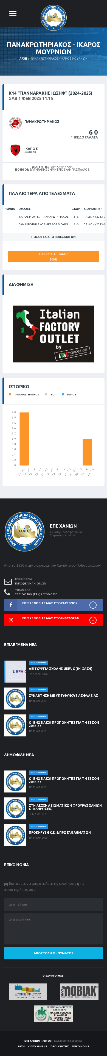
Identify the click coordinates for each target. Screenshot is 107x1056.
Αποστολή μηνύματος (54, 953)
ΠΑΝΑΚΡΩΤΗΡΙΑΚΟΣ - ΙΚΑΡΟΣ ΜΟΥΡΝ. (43, 224)
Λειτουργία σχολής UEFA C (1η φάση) (60, 668)
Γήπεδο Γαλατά (84, 137)
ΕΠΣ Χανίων (32, 1041)
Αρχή (23, 58)
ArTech (47, 1041)
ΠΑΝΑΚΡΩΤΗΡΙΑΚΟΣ (42, 121)
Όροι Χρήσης (59, 1046)
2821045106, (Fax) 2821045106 (36, 594)
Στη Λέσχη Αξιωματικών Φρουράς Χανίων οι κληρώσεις (65, 807)
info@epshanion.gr (30, 583)
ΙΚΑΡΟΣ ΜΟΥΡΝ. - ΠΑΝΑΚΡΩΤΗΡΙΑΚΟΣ (43, 216)
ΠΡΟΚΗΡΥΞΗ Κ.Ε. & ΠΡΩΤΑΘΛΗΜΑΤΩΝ (60, 832)
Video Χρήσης (37, 1046)
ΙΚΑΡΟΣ (31, 149)
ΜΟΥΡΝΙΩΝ (30, 152)
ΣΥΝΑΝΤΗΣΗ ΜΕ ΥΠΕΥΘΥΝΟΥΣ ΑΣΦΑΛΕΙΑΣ (63, 695)
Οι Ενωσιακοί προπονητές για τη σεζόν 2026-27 (64, 724)
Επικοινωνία (80, 1046)
